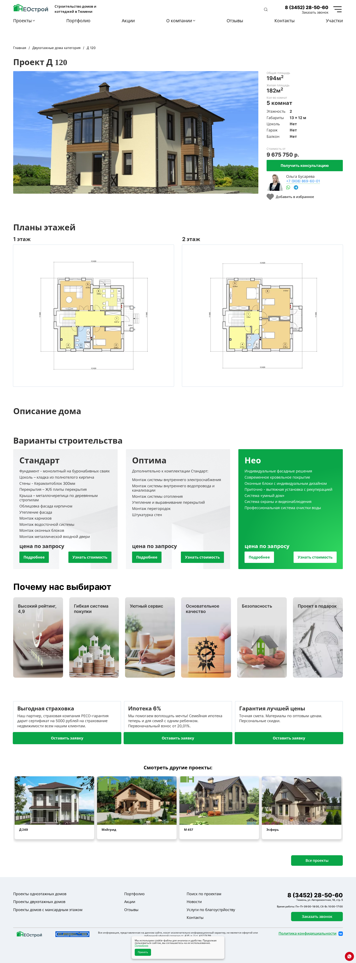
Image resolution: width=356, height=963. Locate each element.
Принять (143, 952)
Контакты (284, 20)
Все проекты (317, 860)
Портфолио (78, 20)
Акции (128, 20)
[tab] (65, 509)
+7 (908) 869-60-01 (303, 181)
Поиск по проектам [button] (204, 894)
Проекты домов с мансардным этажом (47, 909)
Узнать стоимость (90, 557)
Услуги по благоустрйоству (211, 909)
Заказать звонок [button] (315, 12)
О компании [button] (179, 20)
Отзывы (235, 20)
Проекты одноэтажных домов (39, 894)
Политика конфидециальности (307, 933)
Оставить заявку (67, 738)
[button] (266, 9)
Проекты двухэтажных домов (39, 901)
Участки (334, 20)
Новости (194, 901)
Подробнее (34, 557)
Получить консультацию (305, 165)
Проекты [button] (22, 20)
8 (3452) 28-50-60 (306, 7)
